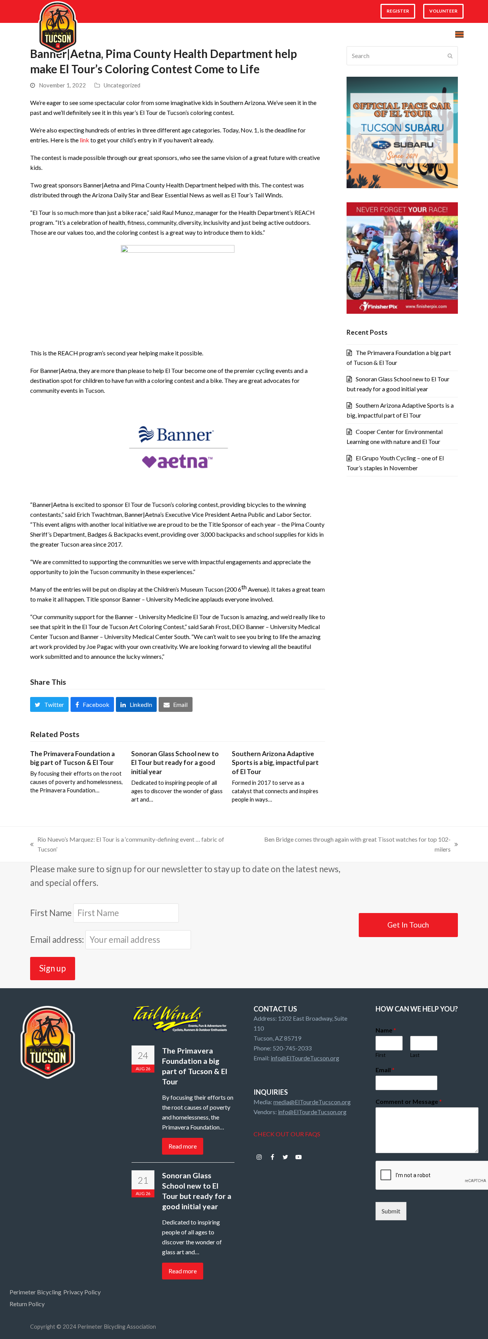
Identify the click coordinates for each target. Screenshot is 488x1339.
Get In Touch (408, 924)
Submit (391, 1211)
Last (414, 1055)
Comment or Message (409, 1101)
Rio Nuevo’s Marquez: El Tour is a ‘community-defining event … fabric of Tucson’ (127, 845)
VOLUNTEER (443, 11)
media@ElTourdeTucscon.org (312, 1101)
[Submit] (450, 56)
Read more (183, 1146)
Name (386, 1030)
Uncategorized (122, 85)
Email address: (57, 939)
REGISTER (398, 11)
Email (385, 1069)
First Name (51, 913)
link (84, 140)
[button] (459, 34)
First (380, 1055)
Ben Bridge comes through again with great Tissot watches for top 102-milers (350, 845)
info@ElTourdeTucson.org (305, 1058)
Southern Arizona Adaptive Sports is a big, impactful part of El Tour (275, 763)
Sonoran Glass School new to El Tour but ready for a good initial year (175, 763)
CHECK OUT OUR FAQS (287, 1133)
